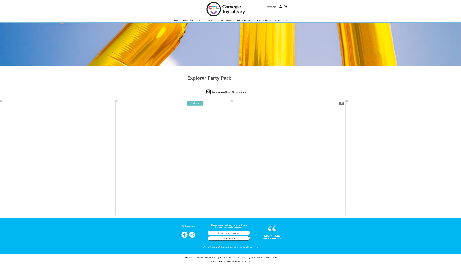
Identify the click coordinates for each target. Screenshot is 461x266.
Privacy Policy (271, 258)
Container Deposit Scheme (206, 258)
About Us (188, 258)
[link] (285, 6)
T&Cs (237, 258)
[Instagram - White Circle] (192, 235)
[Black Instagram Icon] (209, 92)
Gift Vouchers (226, 258)
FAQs (244, 258)
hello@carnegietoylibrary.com (244, 247)
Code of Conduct (257, 258)
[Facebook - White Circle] (184, 235)
